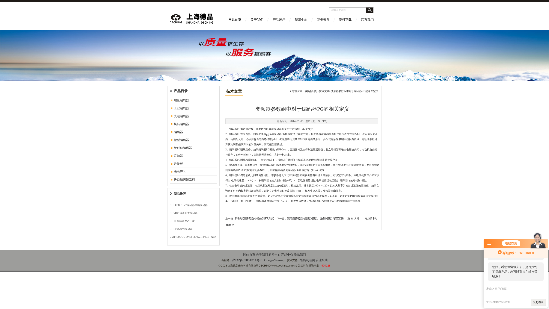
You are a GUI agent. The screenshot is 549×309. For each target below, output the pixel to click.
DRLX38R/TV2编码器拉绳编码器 (189, 205)
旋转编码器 (181, 124)
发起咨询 (538, 302)
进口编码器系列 (184, 179)
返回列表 (371, 218)
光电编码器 (181, 116)
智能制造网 (307, 260)
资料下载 (345, 19)
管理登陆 (322, 260)
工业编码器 (181, 108)
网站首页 (234, 19)
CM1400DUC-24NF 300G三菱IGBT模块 (193, 236)
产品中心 (287, 254)
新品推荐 (180, 193)
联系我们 (367, 19)
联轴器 (178, 156)
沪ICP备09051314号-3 (247, 260)
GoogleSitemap (274, 260)
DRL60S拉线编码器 (181, 228)
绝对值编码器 (183, 148)
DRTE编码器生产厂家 (182, 221)
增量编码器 (181, 100)
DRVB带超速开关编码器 (184, 213)
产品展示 (279, 19)
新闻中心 (301, 19)
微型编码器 (181, 140)
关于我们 (256, 19)
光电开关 (180, 171)
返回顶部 (353, 218)
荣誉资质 (323, 19)
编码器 (178, 132)
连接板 (178, 163)
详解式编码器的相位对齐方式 (254, 218)
